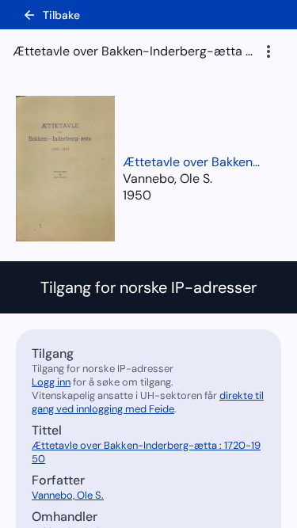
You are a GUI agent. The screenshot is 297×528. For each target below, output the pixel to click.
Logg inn (51, 382)
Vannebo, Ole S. (68, 495)
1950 (137, 195)
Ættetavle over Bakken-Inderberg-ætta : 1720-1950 (194, 162)
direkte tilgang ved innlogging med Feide (148, 402)
